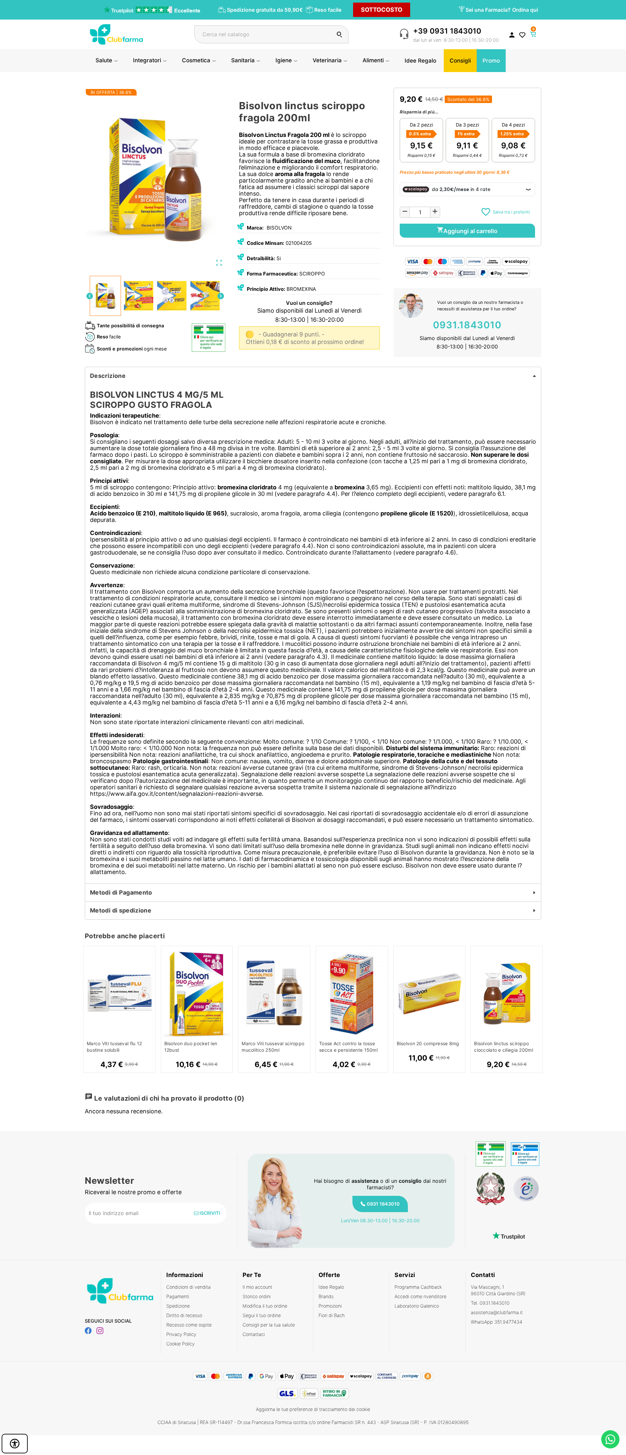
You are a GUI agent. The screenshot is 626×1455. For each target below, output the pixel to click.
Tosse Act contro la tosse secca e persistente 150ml (348, 1047)
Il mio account (257, 1287)
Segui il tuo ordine (262, 1315)
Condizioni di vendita (188, 1287)
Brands (326, 1296)
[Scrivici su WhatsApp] (610, 1439)
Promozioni (330, 1306)
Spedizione (178, 1306)
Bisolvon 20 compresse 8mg (428, 1043)
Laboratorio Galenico (417, 1306)
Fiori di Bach (332, 1315)
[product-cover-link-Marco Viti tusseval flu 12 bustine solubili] (119, 993)
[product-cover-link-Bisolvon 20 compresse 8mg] (429, 993)
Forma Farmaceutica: (272, 274)
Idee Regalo (331, 1287)
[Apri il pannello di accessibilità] (14, 1443)
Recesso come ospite (189, 1325)
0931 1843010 (383, 1204)
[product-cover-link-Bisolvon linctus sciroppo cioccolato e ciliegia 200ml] (506, 993)
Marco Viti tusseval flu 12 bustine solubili (114, 1047)
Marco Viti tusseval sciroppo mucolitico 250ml (273, 1047)
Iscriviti (209, 1213)
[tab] (313, 376)
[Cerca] (339, 34)
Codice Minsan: (265, 243)
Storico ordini (257, 1296)
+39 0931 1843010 (447, 30)
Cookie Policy (180, 1343)
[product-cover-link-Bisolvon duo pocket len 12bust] (197, 993)
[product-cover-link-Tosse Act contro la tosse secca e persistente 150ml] (352, 993)
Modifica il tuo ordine (265, 1306)
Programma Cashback (418, 1287)
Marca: (255, 228)
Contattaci (254, 1334)
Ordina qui (525, 10)
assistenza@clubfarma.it (497, 1312)
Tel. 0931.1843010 (490, 1303)
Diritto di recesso (184, 1315)
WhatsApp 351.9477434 (496, 1322)
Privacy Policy (181, 1334)
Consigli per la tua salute (269, 1325)
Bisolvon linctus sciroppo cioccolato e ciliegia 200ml (503, 1047)
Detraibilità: (261, 258)
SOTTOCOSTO (381, 9)
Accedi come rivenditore (420, 1296)
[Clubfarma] (116, 33)
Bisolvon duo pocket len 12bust (190, 1047)
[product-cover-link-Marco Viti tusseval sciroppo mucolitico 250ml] (274, 993)
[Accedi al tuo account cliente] (512, 34)
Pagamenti (177, 1296)
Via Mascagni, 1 (498, 1290)
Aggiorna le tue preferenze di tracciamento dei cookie (313, 1409)
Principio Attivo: (266, 289)
